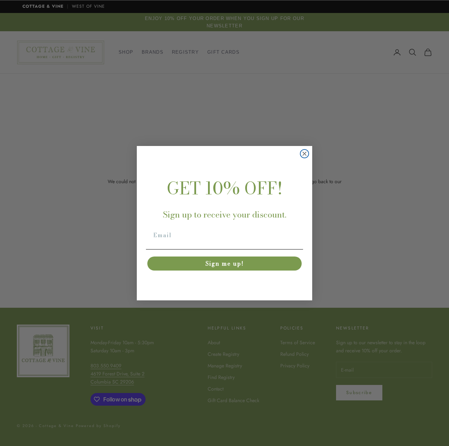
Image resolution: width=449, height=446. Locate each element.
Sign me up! (225, 263)
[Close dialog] (304, 153)
